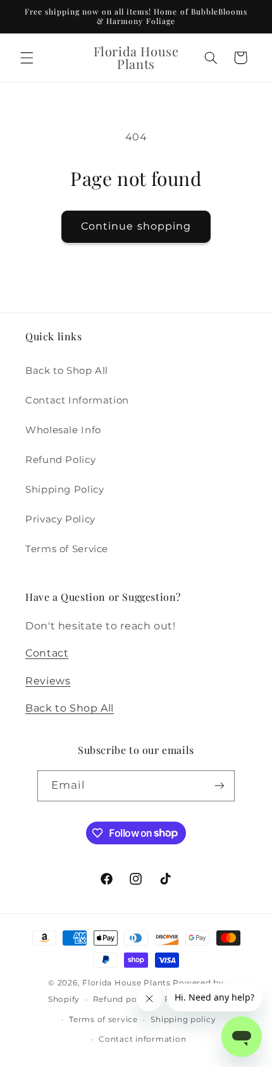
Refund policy (122, 999)
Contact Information (77, 400)
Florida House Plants (126, 982)
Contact (46, 653)
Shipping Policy (64, 489)
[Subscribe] (219, 785)
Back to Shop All (66, 370)
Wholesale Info (63, 430)
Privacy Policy (60, 519)
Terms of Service (66, 549)
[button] (26, 57)
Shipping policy (183, 1019)
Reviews (47, 681)
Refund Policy (60, 460)
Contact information (142, 1039)
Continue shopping (136, 226)
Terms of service (103, 1019)
